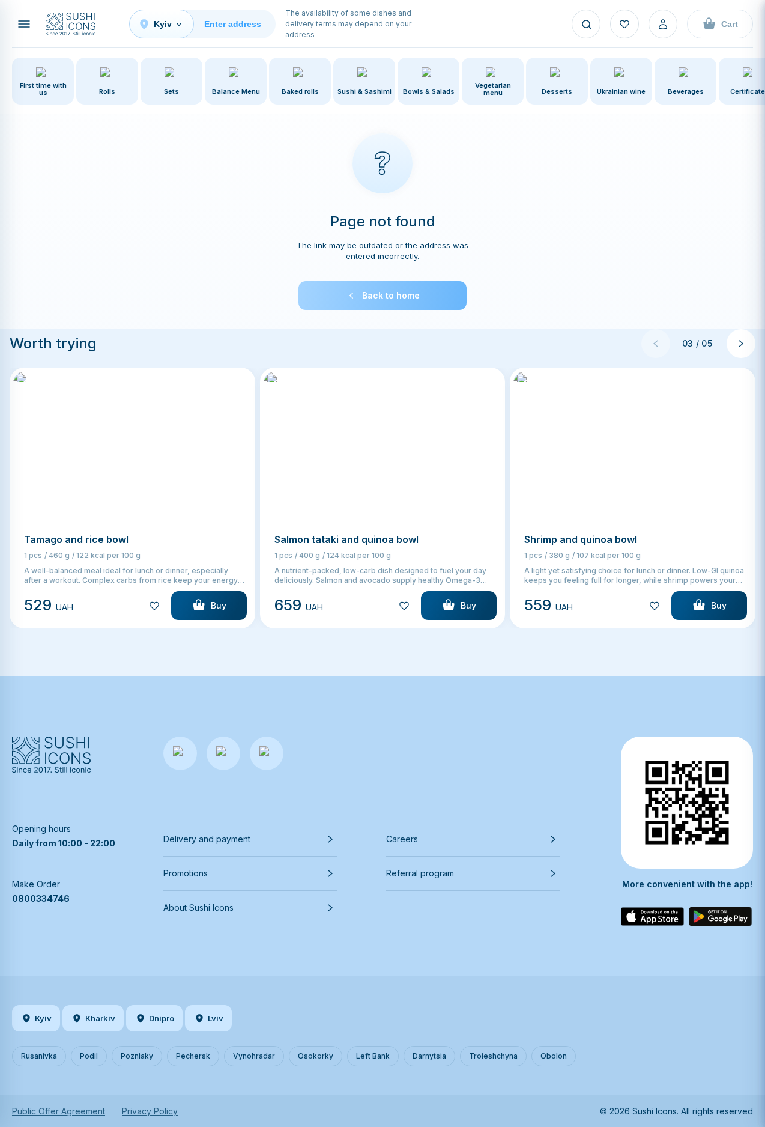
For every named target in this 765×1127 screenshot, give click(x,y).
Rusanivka (39, 1055)
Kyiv (43, 1018)
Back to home (391, 295)
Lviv (215, 1018)
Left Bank (373, 1055)
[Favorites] (624, 24)
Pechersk (193, 1055)
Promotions (185, 873)
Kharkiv (100, 1018)
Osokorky (315, 1055)
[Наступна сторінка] (741, 343)
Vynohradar (254, 1055)
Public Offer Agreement (58, 1111)
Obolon (553, 1055)
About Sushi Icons (198, 907)
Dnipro (161, 1018)
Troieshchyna (493, 1055)
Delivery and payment (206, 839)
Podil (89, 1055)
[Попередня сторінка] (655, 343)
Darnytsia (429, 1055)
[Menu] (24, 24)
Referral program (420, 873)
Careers (402, 839)
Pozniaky (137, 1055)
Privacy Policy (150, 1111)
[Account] (663, 24)
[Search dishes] (586, 24)
